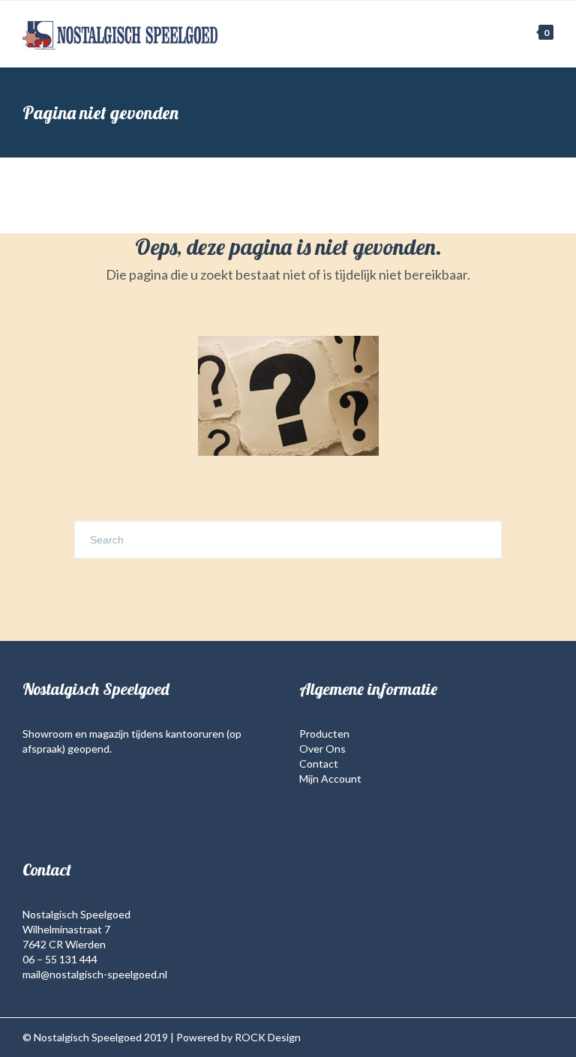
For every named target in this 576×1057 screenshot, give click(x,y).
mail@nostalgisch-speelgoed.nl (94, 974)
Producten (324, 733)
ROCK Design (268, 1037)
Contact (318, 763)
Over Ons (322, 748)
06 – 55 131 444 (60, 959)
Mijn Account (330, 778)
